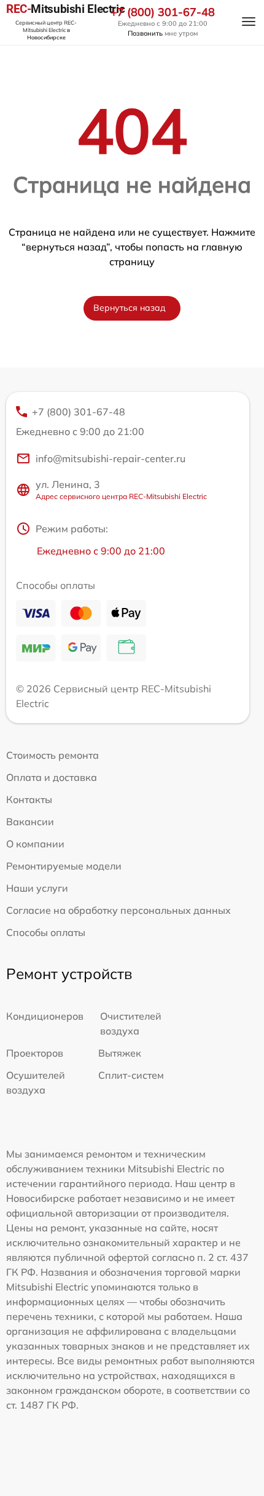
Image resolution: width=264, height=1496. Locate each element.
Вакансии (30, 821)
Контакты (29, 799)
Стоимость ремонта (52, 755)
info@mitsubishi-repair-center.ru (110, 458)
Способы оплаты (45, 932)
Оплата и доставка (51, 777)
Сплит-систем (131, 1075)
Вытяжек (119, 1053)
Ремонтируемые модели (64, 866)
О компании (35, 844)
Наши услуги (37, 888)
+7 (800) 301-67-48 (163, 12)
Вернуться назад (129, 307)
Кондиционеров (44, 1016)
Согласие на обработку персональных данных (118, 910)
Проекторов (34, 1053)
